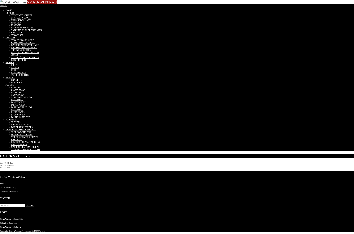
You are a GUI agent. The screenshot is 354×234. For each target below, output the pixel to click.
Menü (3, 5)
